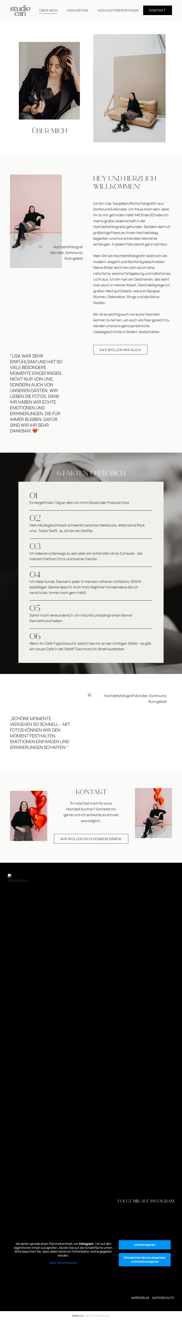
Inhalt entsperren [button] (144, 1245)
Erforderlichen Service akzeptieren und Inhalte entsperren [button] (145, 1259)
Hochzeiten (77, 10)
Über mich (48, 10)
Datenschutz (163, 1298)
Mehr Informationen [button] (63, 1263)
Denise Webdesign (97, 1316)
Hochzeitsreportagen (118, 10)
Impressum (140, 1298)
